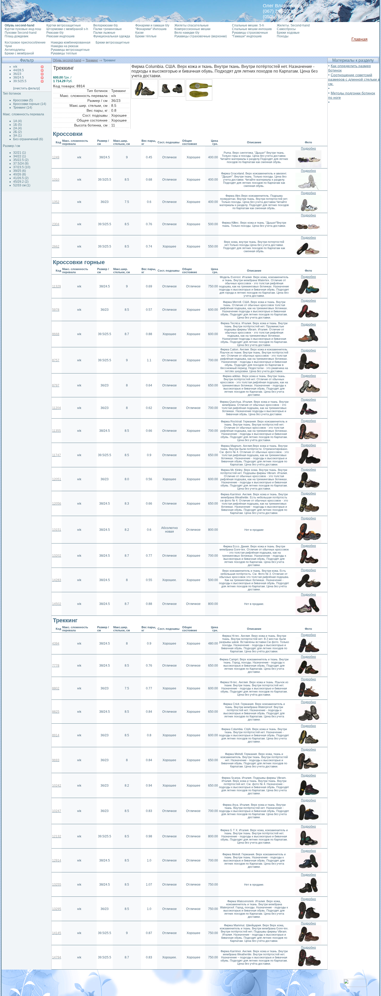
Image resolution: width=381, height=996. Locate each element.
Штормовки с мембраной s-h (67, 29)
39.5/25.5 (19, 81)
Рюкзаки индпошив (60, 36)
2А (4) (17, 128)
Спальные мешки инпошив (252, 29)
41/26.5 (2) (21, 178)
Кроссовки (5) (23, 100)
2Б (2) (17, 132)
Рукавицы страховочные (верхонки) (200, 36)
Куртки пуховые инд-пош (23, 29)
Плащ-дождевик (16, 36)
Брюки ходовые (288, 32)
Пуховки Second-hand (21, 32)
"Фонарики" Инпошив (150, 29)
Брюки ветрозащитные (113, 42)
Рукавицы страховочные (250, 32)
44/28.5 (18, 70)
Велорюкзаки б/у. (105, 25)
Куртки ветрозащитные (63, 25)
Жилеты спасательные (191, 25)
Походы (282, 36)
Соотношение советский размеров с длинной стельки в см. (354, 79)
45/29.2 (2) (21, 181)
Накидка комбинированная (70, 42)
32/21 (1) (19, 152)
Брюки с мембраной (19, 53)
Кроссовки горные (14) (29, 104)
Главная (359, 39)
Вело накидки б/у (186, 32)
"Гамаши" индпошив (247, 36)
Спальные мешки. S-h (248, 25)
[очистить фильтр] (26, 88)
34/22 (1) (19, 156)
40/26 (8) (19, 174)
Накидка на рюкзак (64, 46)
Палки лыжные (104, 32)
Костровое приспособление (25, 42)
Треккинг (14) (22, 107)
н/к (15, 66)
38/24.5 (18, 77)
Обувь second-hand (67, 60)
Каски (139, 32)
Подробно (308, 148)
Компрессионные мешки (192, 29)
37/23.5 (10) (21, 167)
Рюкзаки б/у (55, 32)
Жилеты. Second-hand (293, 25)
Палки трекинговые (107, 29)
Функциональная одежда (111, 36)
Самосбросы (286, 29)
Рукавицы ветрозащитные (70, 50)
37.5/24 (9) (21, 163)
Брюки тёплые (146, 36)
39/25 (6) (19, 171)
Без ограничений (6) (28, 139)
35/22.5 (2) (21, 160)
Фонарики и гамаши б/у (152, 25)
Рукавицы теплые (64, 53)
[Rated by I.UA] (355, 985)
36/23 (17, 74)
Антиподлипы (15, 50)
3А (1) (17, 135)
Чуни (8, 46)
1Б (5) (17, 124)
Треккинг (92, 60)
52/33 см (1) (21, 185)
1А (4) (17, 121)
